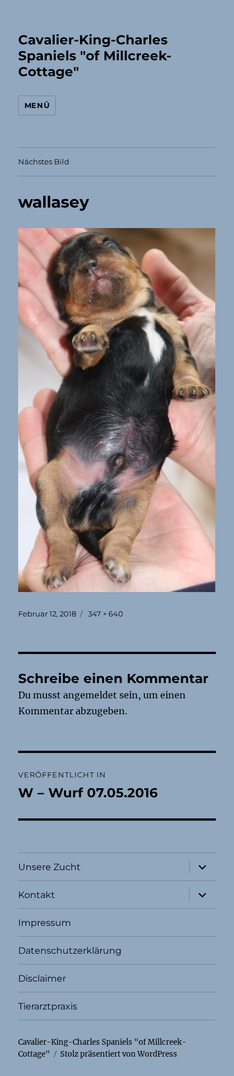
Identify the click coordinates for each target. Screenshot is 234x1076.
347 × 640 (105, 613)
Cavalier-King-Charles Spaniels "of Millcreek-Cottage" (95, 56)
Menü (36, 105)
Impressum (44, 922)
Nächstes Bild (43, 161)
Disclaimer (42, 978)
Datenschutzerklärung (70, 950)
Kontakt (36, 894)
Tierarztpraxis (47, 1006)
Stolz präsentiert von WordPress (118, 1054)
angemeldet (90, 695)
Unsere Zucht (49, 867)
